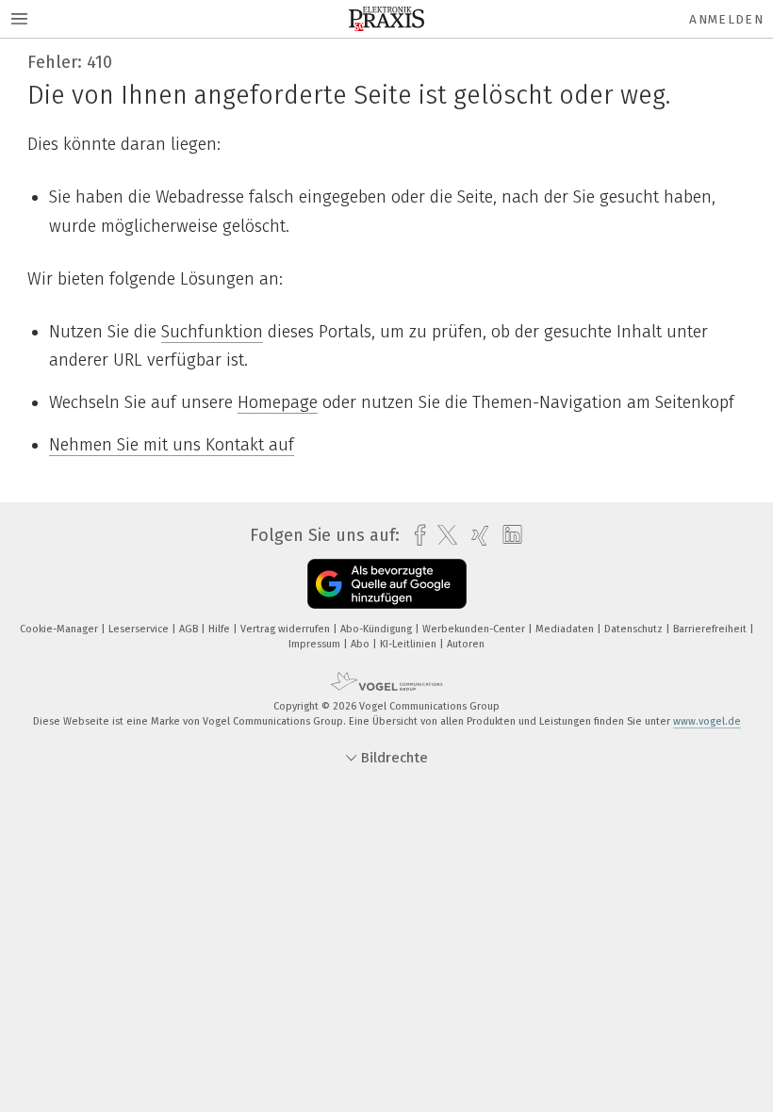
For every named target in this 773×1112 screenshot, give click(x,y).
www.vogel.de (707, 721)
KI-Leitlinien (409, 644)
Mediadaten (566, 629)
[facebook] (415, 535)
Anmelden (726, 19)
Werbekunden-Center (475, 629)
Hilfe (220, 629)
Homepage (278, 402)
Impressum (315, 644)
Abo (361, 644)
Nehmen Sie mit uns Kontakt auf (171, 444)
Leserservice (140, 629)
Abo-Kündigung (377, 629)
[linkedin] (507, 535)
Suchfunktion (212, 331)
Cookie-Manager (60, 629)
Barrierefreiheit (711, 629)
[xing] (475, 536)
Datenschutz (635, 629)
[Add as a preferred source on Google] (387, 584)
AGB (190, 629)
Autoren (466, 644)
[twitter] (442, 535)
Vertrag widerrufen (286, 629)
